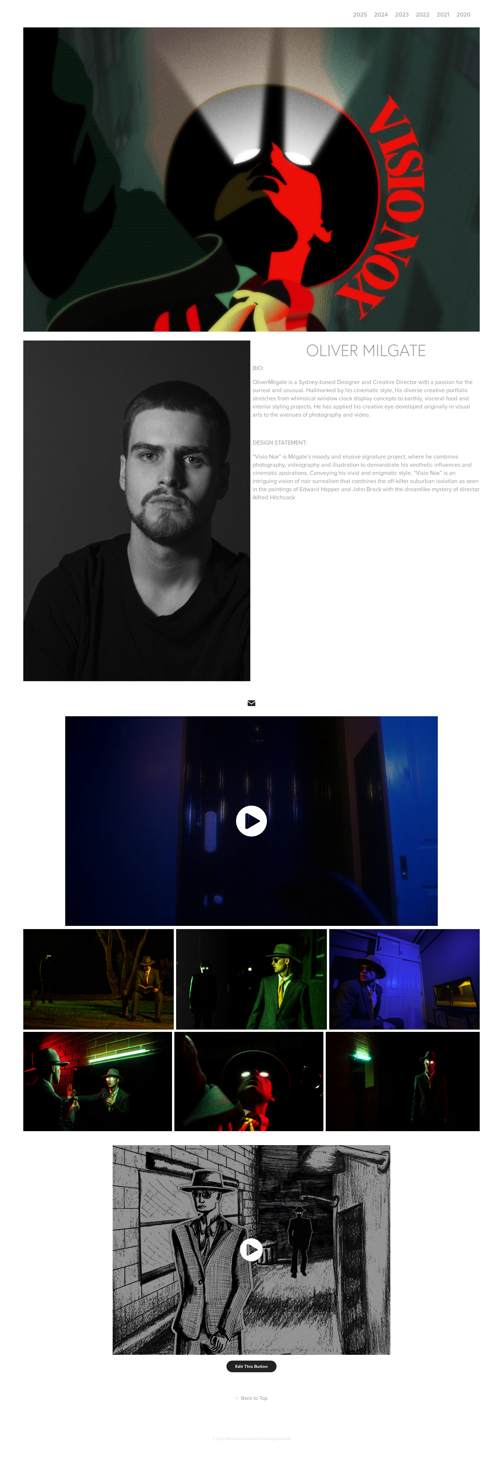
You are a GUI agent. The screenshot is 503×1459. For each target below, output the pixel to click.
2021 (443, 14)
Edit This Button (251, 1366)
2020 (463, 14)
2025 (360, 14)
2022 (423, 14)
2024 (381, 14)
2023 (402, 14)
